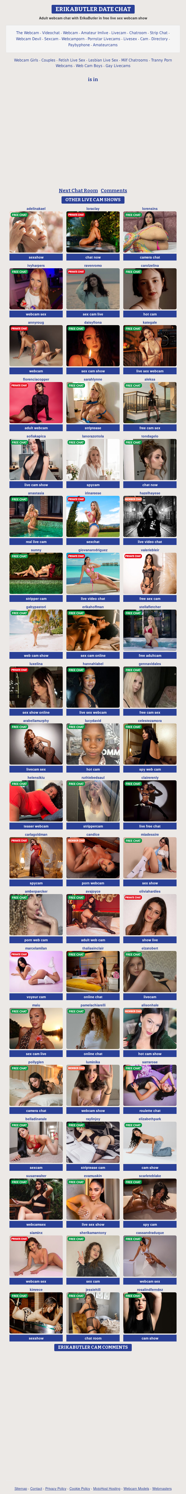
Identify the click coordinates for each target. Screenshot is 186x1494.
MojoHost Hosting (106, 1488)
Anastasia (36, 492)
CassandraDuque (150, 1232)
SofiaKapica (36, 436)
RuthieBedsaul (93, 777)
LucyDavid (93, 720)
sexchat (93, 541)
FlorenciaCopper (36, 379)
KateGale (150, 322)
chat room (93, 1338)
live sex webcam (149, 370)
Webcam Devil (28, 39)
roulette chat (150, 1110)
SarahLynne (93, 379)
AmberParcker (36, 891)
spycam (93, 484)
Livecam (118, 33)
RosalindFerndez (150, 1289)
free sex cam (150, 598)
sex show (150, 883)
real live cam (36, 541)
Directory (159, 39)
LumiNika (93, 1061)
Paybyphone (79, 45)
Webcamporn (73, 39)
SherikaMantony (93, 1232)
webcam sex (36, 314)
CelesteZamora (150, 720)
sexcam (36, 1167)
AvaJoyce (93, 891)
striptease (93, 427)
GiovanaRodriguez (93, 549)
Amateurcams (105, 45)
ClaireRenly (150, 777)
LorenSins (150, 208)
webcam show (93, 1110)
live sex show (93, 1224)
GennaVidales (150, 663)
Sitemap (21, 1488)
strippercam (93, 826)
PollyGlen (36, 1061)
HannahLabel (93, 663)
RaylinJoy (93, 1118)
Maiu (36, 1005)
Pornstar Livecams (104, 39)
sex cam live (93, 314)
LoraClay (93, 208)
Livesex (130, 39)
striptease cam (93, 1167)
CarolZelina (150, 265)
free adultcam (150, 655)
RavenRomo (93, 265)
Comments (114, 190)
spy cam (150, 1224)
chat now (93, 257)
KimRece (36, 1289)
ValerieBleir (150, 549)
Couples (48, 60)
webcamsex (36, 1224)
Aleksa (150, 379)
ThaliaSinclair (93, 948)
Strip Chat (159, 33)
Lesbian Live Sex (103, 60)
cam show (150, 1167)
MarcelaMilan (36, 948)
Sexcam (51, 39)
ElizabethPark (150, 1118)
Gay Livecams (118, 65)
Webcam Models (136, 1488)
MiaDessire (150, 834)
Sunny (36, 549)
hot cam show (150, 1053)
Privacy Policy (55, 1488)
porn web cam (36, 939)
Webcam (70, 33)
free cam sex (150, 427)
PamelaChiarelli (93, 1005)
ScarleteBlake (150, 1175)
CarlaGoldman (36, 834)
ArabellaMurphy (36, 720)
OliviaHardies (150, 891)
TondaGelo (149, 436)
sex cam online (93, 655)
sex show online (36, 712)
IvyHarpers (36, 265)
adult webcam (36, 427)
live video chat (150, 541)
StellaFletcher (150, 606)
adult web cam (93, 939)
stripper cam (36, 598)
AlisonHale (150, 1005)
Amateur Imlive (94, 33)
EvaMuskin (93, 1175)
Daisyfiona (93, 322)
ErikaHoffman (93, 606)
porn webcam (93, 883)
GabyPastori (36, 606)
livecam (150, 996)
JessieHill (93, 1289)
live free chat (150, 826)
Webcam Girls (26, 60)
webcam (36, 370)
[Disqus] (93, 1414)
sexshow (36, 257)
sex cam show (93, 370)
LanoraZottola (93, 436)
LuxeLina (36, 663)
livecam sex (36, 769)
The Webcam (27, 33)
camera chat (150, 257)
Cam (144, 39)
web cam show (36, 655)
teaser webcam (36, 826)
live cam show (36, 484)
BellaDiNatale (36, 1118)
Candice (93, 834)
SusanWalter (36, 1175)
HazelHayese (150, 492)
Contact (36, 1488)
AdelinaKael (36, 208)
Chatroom (138, 33)
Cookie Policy (80, 1488)
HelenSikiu (36, 777)
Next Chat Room (78, 190)
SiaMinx (36, 1232)
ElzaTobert (150, 948)
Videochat (51, 33)
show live (150, 939)
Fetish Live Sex (72, 60)
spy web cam (150, 769)
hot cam (150, 314)
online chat (93, 996)
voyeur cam (36, 996)
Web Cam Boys (89, 65)
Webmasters (162, 1488)
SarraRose (150, 1061)
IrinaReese (93, 492)
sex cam (93, 1281)
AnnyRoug (36, 322)
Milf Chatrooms (134, 60)
